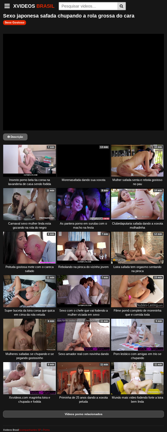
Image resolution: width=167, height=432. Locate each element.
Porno (46, 430)
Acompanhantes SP (30, 430)
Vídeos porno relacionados (83, 414)
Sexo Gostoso (14, 22)
